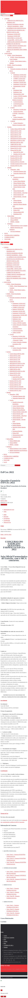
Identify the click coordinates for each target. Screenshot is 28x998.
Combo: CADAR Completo (19, 322)
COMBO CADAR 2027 (18, 307)
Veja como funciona (5, 971)
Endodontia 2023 (17, 214)
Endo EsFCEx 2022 (17, 377)
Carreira (12, 175)
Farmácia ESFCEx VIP (15, 384)
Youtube (6, 947)
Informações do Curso (9, 509)
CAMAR (12, 121)
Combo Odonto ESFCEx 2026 (17, 353)
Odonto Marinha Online (18, 408)
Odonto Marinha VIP (18, 417)
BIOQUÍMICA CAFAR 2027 (14, 266)
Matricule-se (3, 504)
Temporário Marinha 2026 (19, 396)
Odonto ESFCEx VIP (15, 359)
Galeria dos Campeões (9, 937)
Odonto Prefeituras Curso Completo (18, 448)
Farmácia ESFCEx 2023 (16, 165)
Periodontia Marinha (17, 431)
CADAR (12, 72)
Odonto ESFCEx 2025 (15, 357)
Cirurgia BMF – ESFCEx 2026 (14, 268)
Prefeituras (9, 446)
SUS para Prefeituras (15, 231)
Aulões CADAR (17, 105)
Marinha (9, 167)
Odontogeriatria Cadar (18, 321)
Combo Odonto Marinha (18, 406)
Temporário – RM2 (14, 394)
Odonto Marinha (16, 423)
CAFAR (12, 107)
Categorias (3, 498)
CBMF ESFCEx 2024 (15, 369)
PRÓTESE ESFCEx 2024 (16, 367)
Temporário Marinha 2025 (19, 173)
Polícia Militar (10, 439)
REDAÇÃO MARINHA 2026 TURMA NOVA (17, 50)
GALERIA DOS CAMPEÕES (11, 456)
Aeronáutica (9, 295)
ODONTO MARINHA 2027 (14, 276)
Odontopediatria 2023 (18, 435)
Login (11, 15)
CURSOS (6, 18)
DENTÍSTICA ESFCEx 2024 (17, 365)
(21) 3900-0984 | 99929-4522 (8, 1)
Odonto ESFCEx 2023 (15, 373)
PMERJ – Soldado (14, 221)
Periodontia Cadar (17, 317)
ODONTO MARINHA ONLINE (15, 253)
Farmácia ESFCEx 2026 (15, 381)
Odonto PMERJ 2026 (15, 440)
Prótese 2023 (16, 433)
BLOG (5, 454)
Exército (9, 127)
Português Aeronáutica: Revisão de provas (18, 70)
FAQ (5, 939)
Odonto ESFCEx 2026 (15, 355)
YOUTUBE (7, 239)
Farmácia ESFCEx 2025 (15, 382)
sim (2, 996)
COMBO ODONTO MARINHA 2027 (16, 274)
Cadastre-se (6, 242)
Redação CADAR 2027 (18, 309)
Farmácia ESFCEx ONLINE (16, 386)
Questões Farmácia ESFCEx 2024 (18, 388)
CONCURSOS (7, 282)
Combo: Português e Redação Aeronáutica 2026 (19, 118)
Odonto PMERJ (13, 442)
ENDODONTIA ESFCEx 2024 (17, 371)
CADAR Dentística (17, 328)
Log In (5, 462)
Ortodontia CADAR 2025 (19, 311)
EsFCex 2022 (4, 500)
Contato (5, 941)
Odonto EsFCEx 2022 (15, 375)
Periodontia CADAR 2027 (13, 264)
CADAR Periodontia (18, 330)
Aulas (5, 511)
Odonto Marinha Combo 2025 (20, 411)
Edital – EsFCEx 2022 (6, 534)
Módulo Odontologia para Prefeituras (18, 450)
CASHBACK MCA (8, 458)
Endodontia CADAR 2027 (13, 262)
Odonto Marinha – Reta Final (19, 415)
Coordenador (4, 495)
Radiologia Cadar (17, 319)
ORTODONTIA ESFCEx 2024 (17, 363)
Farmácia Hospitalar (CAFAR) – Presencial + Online (18, 113)
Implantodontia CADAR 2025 (20, 315)
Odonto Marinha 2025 (18, 413)
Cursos (5, 935)
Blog (5, 943)
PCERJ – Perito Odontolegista (14, 284)
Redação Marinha (17, 425)
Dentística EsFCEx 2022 (18, 379)
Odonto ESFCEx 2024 (15, 361)
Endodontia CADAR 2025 (19, 313)
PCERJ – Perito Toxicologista (14, 65)
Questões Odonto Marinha (19, 410)
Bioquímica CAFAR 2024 (19, 336)
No (4, 996)
